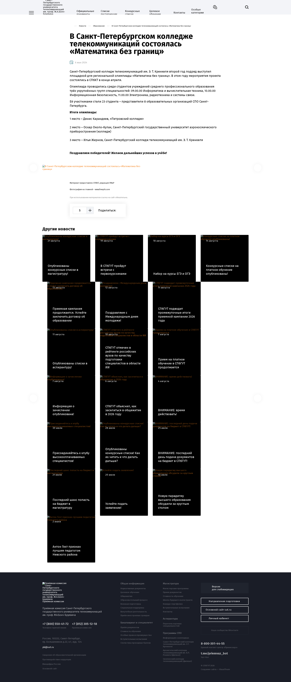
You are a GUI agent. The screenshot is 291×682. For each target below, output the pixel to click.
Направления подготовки (224, 601)
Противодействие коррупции (56, 660)
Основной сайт (49, 669)
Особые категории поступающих (199, 12)
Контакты (179, 12)
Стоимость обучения (130, 631)
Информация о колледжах (176, 638)
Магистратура (171, 583)
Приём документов (129, 627)
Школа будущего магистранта (177, 600)
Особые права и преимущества (136, 635)
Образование (99, 26)
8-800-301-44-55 (213, 643)
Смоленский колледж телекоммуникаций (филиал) (177, 660)
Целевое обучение (155, 13)
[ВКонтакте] (121, 210)
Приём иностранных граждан (134, 615)
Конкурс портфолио (173, 604)
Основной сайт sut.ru (218, 609)
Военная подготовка (130, 604)
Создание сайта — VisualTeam (215, 669)
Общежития (126, 596)
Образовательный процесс (134, 600)
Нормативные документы (133, 588)
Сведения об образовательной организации (64, 655)
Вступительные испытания (133, 639)
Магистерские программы (176, 588)
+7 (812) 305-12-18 (84, 624)
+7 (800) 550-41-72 (55, 624)
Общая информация (132, 583)
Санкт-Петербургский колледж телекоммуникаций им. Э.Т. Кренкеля (178, 644)
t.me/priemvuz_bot (214, 653)
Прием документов (172, 592)
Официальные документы (85, 13)
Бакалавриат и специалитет (136, 622)
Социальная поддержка (132, 608)
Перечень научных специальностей (172, 624)
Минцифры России (51, 664)
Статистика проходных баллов (135, 643)
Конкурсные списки (132, 13)
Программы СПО (172, 633)
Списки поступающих (109, 13)
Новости (82, 26)
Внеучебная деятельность (133, 612)
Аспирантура (170, 618)
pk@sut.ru (48, 647)
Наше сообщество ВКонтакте (224, 630)
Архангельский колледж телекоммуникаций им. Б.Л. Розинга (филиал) (176, 652)
